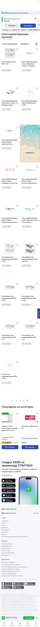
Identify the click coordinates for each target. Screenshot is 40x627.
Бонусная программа (8, 553)
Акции (3, 525)
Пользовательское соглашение (11, 564)
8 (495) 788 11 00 (10, 509)
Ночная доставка (7, 546)
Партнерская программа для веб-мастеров (14, 536)
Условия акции (7, 475)
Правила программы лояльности (11, 571)
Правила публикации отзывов (10, 569)
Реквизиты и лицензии (8, 562)
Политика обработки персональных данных (14, 567)
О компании (5, 521)
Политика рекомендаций (9, 573)
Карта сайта (5, 555)
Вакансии (4, 527)
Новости (4, 534)
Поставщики (5, 530)
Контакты (4, 532)
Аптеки (4, 523)
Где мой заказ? (6, 548)
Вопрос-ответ (6, 550)
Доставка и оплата (7, 544)
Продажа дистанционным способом (12, 576)
